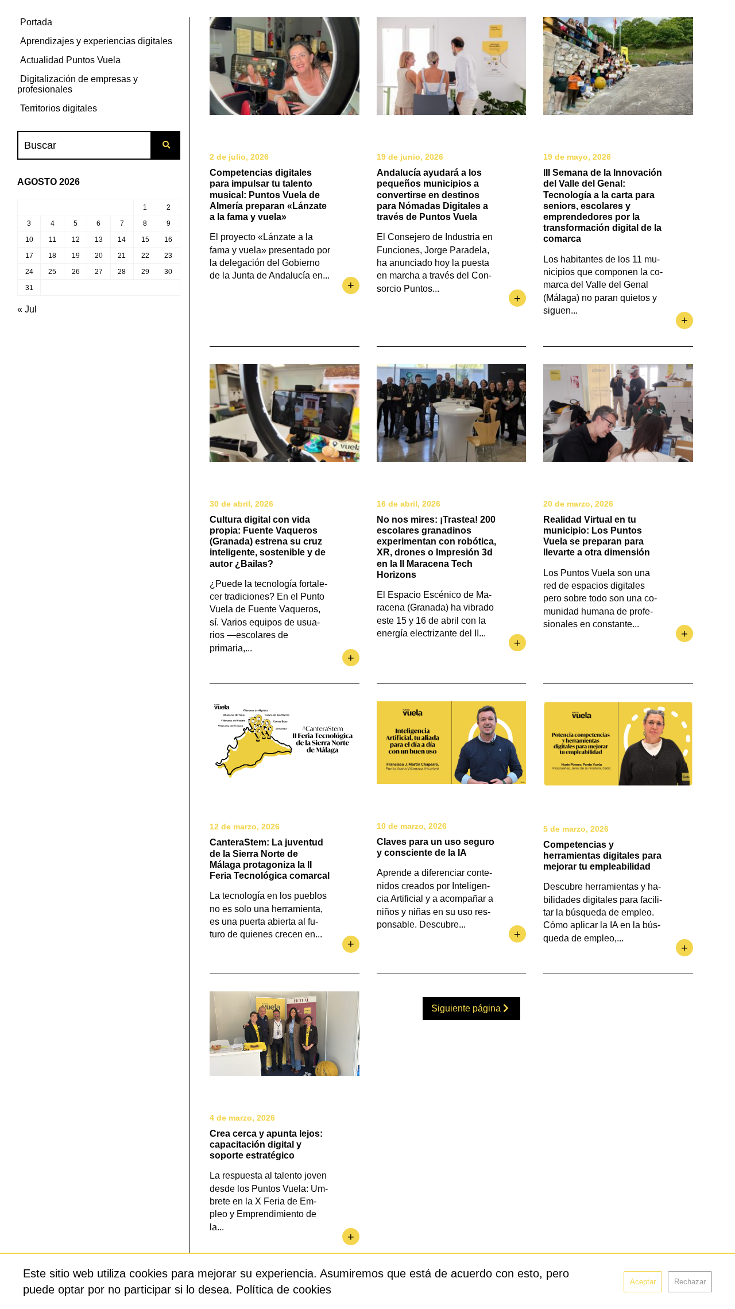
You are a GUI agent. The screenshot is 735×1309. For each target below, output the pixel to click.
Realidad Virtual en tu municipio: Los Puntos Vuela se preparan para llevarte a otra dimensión (596, 536)
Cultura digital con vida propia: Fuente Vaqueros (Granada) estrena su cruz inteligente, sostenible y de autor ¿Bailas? (268, 542)
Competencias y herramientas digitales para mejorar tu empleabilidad (602, 855)
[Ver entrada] (284, 66)
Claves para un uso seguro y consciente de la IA (435, 847)
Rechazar (690, 1281)
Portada (36, 22)
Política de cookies (283, 1289)
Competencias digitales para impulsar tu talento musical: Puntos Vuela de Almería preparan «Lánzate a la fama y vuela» (268, 195)
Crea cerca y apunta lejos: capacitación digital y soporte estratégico (266, 1144)
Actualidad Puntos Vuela (70, 60)
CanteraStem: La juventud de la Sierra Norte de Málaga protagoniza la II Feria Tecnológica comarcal (270, 859)
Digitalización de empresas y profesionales (77, 84)
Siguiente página (467, 1008)
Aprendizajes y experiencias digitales (96, 41)
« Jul (27, 309)
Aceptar (643, 1281)
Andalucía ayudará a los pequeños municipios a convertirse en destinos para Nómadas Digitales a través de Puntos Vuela (432, 195)
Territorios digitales (58, 108)
